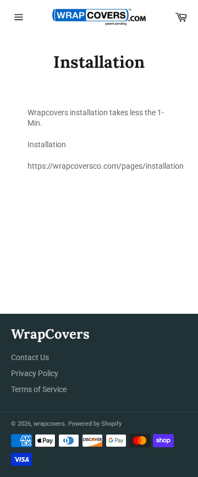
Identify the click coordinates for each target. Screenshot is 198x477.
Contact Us (30, 357)
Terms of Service (39, 389)
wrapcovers (49, 423)
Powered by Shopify (95, 423)
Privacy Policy (34, 373)
